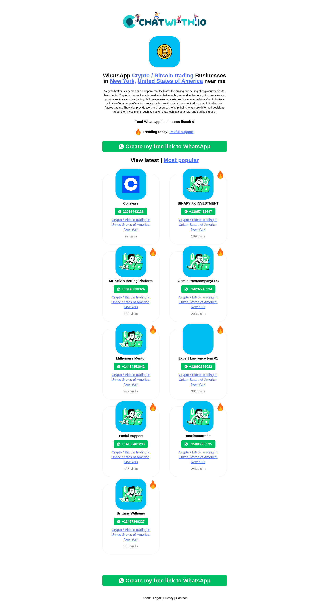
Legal (157, 598)
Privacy (168, 598)
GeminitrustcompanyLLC (198, 281)
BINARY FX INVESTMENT (198, 203)
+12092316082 (200, 366)
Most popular (181, 160)
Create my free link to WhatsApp (168, 146)
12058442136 (133, 211)
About (147, 598)
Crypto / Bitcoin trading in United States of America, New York (130, 224)
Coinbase (130, 203)
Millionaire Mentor (131, 358)
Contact (181, 598)
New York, (123, 81)
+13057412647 (200, 211)
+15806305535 (200, 444)
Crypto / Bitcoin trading (163, 75)
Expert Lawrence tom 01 (198, 358)
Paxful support (181, 132)
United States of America (170, 81)
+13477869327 (133, 521)
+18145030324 (133, 289)
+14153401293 (133, 444)
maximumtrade (198, 436)
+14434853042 (133, 366)
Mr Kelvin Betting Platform (131, 281)
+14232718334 (200, 289)
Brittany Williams (131, 513)
